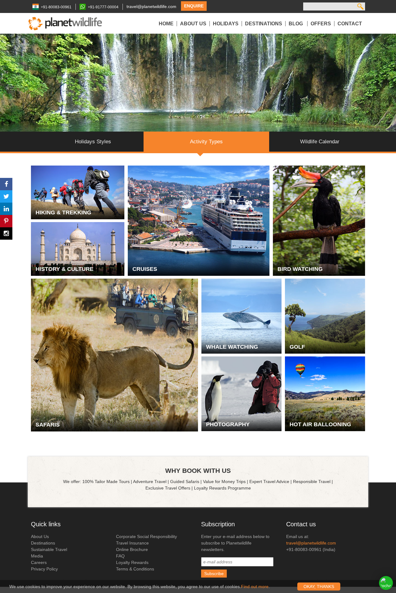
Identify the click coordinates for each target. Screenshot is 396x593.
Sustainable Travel (49, 549)
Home (166, 23)
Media (37, 555)
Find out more (255, 586)
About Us (193, 23)
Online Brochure (132, 549)
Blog (296, 23)
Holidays (226, 23)
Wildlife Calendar (319, 142)
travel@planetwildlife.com (151, 6)
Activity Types (206, 142)
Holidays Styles (93, 142)
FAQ (120, 555)
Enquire (194, 5)
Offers (321, 23)
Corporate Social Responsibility (146, 536)
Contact (350, 23)
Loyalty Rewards (132, 562)
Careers (39, 562)
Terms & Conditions (135, 568)
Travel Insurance (132, 542)
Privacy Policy (44, 568)
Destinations (263, 23)
